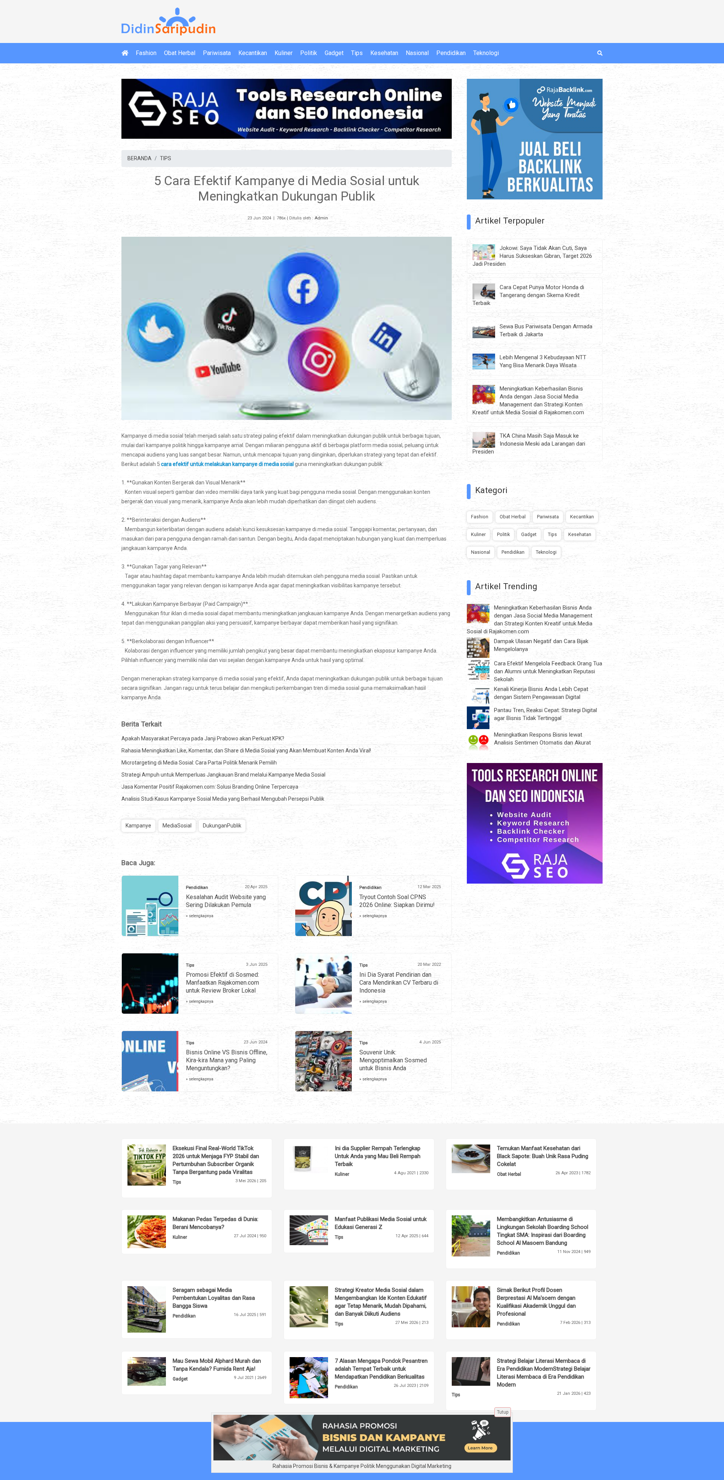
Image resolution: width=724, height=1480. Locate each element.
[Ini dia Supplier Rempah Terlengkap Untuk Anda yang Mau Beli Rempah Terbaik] (320, 1158)
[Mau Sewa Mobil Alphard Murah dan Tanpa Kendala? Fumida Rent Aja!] (158, 1371)
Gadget (334, 53)
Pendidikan (451, 53)
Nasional (417, 53)
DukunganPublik (222, 826)
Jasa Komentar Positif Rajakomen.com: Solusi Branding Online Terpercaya (209, 787)
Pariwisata (217, 53)
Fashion (146, 53)
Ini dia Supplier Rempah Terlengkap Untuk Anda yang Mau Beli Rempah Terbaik (377, 1156)
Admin (321, 218)
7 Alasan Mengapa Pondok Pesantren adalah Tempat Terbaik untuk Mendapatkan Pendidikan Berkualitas (381, 1368)
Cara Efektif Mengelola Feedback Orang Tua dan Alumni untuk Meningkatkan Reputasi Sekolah (548, 671)
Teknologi (486, 53)
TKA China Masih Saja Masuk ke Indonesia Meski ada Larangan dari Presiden (528, 443)
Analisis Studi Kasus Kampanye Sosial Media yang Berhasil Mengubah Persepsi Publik (222, 799)
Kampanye (138, 826)
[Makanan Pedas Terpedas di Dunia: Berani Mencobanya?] (158, 1231)
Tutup (502, 1412)
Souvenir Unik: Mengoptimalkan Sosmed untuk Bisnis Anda (393, 1060)
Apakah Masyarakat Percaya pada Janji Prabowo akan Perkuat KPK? (202, 738)
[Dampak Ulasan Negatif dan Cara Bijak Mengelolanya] (484, 647)
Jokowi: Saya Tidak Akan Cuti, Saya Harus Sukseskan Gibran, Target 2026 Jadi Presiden (532, 256)
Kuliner (284, 53)
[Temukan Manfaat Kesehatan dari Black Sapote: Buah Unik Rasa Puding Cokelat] (482, 1158)
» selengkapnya (199, 916)
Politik (308, 53)
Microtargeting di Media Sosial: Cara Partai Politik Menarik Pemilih (199, 763)
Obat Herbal (179, 53)
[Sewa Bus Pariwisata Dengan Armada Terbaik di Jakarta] (489, 330)
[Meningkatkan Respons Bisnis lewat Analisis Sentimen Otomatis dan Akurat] (484, 742)
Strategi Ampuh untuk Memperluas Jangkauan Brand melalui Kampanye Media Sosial (223, 775)
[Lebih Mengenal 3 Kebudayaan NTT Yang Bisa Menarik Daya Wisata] (489, 361)
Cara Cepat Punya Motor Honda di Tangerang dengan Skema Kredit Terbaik (528, 295)
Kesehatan (384, 53)
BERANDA (139, 158)
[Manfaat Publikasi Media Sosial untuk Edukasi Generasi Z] (320, 1230)
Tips (357, 53)
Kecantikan (252, 53)
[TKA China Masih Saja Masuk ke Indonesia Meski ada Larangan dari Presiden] (489, 440)
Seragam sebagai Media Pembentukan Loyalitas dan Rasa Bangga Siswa (214, 1298)
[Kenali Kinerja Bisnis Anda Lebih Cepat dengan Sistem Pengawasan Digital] (484, 694)
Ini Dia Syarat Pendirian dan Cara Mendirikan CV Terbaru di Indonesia (398, 982)
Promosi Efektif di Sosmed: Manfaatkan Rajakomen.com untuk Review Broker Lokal (222, 982)
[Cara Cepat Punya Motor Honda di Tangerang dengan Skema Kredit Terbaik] (489, 291)
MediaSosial (177, 826)
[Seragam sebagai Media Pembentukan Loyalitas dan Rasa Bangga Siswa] (158, 1309)
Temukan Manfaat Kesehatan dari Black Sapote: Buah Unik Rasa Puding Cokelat (542, 1156)
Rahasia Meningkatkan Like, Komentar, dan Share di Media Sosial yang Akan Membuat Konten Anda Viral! (246, 751)
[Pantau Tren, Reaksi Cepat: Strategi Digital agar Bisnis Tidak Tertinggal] (484, 717)
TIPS (165, 158)
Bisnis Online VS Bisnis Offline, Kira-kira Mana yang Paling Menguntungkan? (226, 1060)
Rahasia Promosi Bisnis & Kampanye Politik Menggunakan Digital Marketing (362, 1466)
